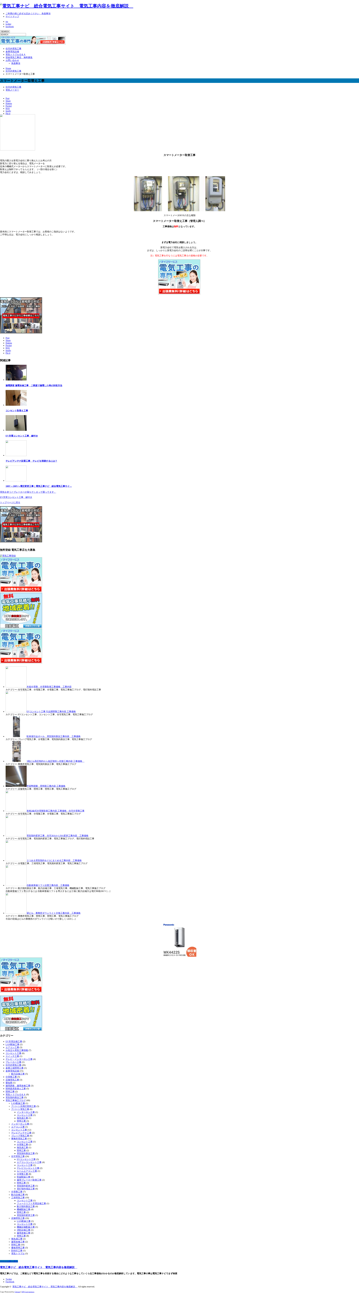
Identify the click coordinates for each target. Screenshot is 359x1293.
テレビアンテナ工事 (21, 1133)
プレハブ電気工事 (20, 1136)
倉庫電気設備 (12, 51)
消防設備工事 (23, 1230)
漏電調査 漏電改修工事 (18, 1085)
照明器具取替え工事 (16, 1088)
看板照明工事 (18, 1247)
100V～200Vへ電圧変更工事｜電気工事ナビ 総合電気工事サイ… (39, 486)
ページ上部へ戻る (9, 1261)
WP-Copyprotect (27, 1292)
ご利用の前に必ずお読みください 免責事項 (28, 13)
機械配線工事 (23, 1209)
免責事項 (15, 63)
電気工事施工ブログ (16, 1100)
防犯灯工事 (16, 1250)
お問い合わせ (12, 60)
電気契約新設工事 (15, 1097)
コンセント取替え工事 (17, 410)
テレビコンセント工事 (28, 1168)
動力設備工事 (18, 1074)
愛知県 (9, 1083)
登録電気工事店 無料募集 (19, 57)
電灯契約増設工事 (26, 1189)
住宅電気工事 (18, 1156)
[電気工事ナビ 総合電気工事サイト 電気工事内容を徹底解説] (66, 5)
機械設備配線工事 (26, 1227)
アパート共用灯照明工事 (23, 1106)
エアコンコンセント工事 (29, 1162)
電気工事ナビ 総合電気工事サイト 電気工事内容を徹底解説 (38, 1267)
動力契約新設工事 (26, 1206)
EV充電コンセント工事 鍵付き (22, 436)
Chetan (17, 1292)
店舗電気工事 (12, 1080)
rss (7, 21)
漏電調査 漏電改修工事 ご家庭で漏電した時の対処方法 (34, 385)
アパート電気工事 (20, 1109)
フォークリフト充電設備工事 (31, 1203)
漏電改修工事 (23, 1233)
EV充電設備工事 (14, 1041)
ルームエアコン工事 (27, 1171)
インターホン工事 (26, 1112)
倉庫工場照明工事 (15, 1068)
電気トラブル (18, 1253)
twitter (8, 24)
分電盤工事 (11, 1077)
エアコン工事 (12, 1047)
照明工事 (10, 1091)
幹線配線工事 (23, 1177)
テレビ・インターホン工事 (19, 1059)
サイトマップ (12, 16)
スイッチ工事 (12, 1056)
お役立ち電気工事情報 (17, 1050)
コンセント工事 (13, 1053)
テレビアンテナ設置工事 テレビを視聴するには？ (31, 461)
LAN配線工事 (12, 1044)
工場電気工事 (18, 1197)
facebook (10, 26)
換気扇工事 (22, 1118)
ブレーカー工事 (13, 1062)
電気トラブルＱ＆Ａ (16, 54)
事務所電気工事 (19, 1138)
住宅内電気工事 (13, 48)
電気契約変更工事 (26, 1186)
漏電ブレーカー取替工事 (29, 1180)
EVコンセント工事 (26, 1159)
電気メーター (12, 90)
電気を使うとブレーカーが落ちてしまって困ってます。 (28, 492)
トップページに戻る (10, 502)
